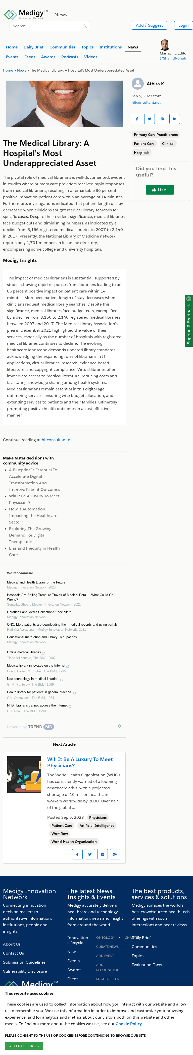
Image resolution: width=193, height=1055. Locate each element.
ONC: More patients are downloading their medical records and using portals (62, 624)
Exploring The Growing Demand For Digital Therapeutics (30, 535)
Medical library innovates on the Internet (36, 665)
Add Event (105, 956)
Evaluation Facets (148, 964)
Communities (144, 946)
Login (183, 25)
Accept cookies (24, 1046)
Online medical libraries (24, 652)
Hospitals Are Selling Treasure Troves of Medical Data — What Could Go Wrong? (60, 597)
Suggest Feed (107, 979)
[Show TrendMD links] (120, 726)
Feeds (72, 978)
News (72, 951)
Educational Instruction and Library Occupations (42, 637)
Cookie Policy (129, 1023)
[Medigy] (26, 14)
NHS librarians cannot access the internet (37, 705)
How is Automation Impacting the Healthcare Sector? (33, 515)
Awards (74, 969)
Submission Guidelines (24, 962)
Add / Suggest (149, 25)
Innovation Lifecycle (77, 940)
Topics (137, 955)
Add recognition (108, 967)
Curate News (107, 947)
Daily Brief (141, 937)
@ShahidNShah (173, 58)
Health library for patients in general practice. (39, 692)
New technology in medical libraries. (33, 679)
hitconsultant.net (146, 102)
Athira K (155, 84)
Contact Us (13, 953)
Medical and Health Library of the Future (36, 582)
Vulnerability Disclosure (25, 971)
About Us (12, 944)
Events (73, 960)
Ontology (105, 937)
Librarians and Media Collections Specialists (39, 612)
